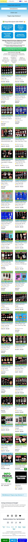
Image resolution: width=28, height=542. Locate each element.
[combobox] (14, 9)
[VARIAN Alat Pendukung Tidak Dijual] (21, 477)
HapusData (14, 529)
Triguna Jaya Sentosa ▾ (14, 16)
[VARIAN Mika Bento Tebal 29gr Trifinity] (21, 277)
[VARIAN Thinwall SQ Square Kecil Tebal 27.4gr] (21, 89)
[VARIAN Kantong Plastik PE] (21, 400)
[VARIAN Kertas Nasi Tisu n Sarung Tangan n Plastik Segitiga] (7, 256)
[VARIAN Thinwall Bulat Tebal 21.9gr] (21, 70)
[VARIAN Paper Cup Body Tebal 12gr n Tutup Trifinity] (21, 133)
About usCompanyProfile (20, 27)
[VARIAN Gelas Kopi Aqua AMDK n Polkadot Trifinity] (7, 154)
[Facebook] (20, 522)
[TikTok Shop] (16, 515)
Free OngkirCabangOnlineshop (7, 35)
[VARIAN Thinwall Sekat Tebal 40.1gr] (21, 110)
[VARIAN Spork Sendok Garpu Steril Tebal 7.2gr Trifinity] (7, 215)
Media (12, 527)
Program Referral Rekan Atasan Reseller (7, 27)
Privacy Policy (24, 527)
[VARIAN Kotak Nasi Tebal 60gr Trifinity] (7, 339)
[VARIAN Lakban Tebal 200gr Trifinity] (7, 439)
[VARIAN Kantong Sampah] (21, 420)
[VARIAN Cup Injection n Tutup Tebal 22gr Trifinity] (21, 175)
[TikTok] (16, 522)
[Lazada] (20, 515)
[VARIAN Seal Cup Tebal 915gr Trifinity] (7, 175)
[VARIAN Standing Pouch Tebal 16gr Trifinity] (21, 381)
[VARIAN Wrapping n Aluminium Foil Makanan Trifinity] (21, 256)
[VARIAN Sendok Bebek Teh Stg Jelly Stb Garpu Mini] (21, 215)
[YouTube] (11, 522)
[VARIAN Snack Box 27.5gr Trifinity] (7, 360)
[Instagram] (7, 522)
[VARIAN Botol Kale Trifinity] (7, 381)
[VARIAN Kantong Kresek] (7, 420)
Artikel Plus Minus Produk (20, 35)
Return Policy (19, 527)
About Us (3, 527)
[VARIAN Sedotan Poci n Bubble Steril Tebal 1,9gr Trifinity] (7, 196)
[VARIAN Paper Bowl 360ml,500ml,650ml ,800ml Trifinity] (7, 133)
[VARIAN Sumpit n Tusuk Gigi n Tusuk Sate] (21, 236)
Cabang (8, 527)
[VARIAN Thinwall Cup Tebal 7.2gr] (7, 70)
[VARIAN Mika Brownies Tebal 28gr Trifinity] (7, 277)
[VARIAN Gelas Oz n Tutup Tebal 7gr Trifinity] (21, 154)
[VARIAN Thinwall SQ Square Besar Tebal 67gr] (7, 110)
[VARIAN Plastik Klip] (7, 400)
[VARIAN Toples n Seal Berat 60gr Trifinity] (21, 360)
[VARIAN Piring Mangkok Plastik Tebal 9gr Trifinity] (7, 317)
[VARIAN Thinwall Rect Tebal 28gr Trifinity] (7, 89)
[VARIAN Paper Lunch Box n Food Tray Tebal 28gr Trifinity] (21, 317)
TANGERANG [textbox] (13, 8)
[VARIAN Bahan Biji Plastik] (7, 459)
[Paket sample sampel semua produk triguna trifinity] (21, 459)
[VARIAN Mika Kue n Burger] (21, 298)
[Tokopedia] (7, 515)
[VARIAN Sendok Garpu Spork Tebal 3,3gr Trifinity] (21, 196)
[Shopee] (11, 515)
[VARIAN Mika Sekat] (21, 339)
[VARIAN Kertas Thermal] (21, 439)
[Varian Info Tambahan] (7, 477)
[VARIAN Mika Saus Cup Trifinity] (7, 298)
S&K (16, 527)
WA (4, 540)
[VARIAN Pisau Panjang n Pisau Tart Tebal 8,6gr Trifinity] (7, 236)
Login (25, 1)
